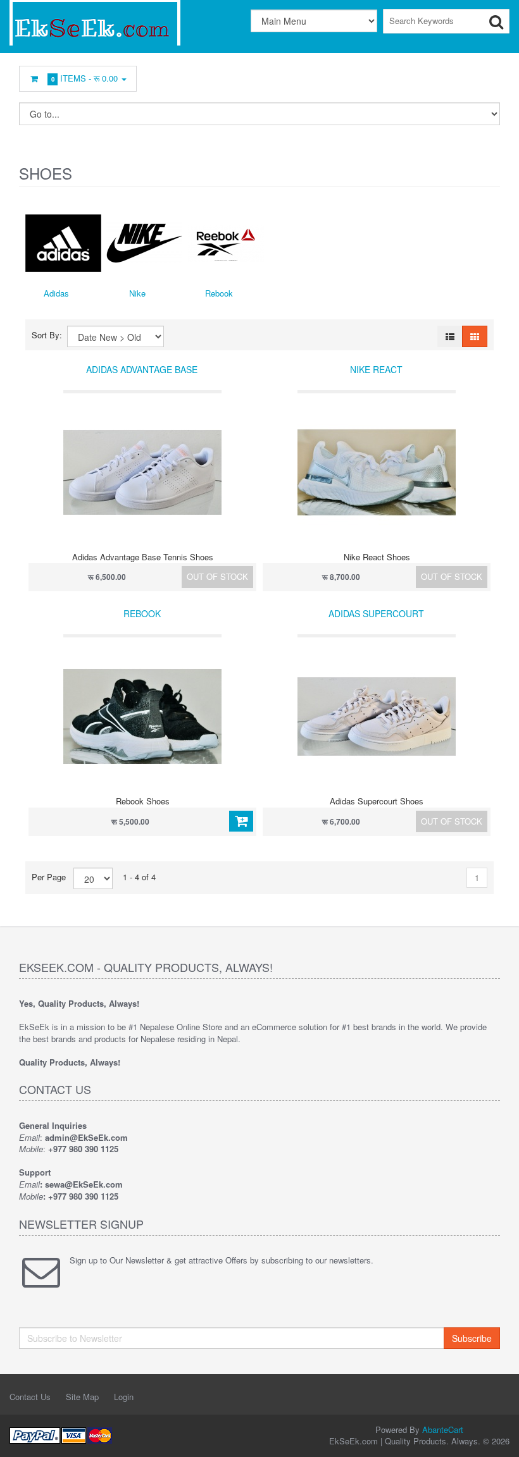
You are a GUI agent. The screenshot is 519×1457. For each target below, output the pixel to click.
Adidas (56, 293)
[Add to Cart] (241, 821)
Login (124, 1397)
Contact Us (30, 1397)
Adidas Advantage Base (141, 369)
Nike (137, 293)
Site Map (82, 1397)
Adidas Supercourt (376, 613)
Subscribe (472, 1338)
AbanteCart (442, 1429)
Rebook (219, 293)
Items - (84, 78)
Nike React (376, 369)
